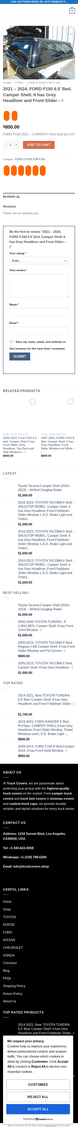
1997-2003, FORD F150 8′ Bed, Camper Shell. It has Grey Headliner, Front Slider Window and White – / (58, 445)
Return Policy (12, 993)
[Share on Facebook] (14, 170)
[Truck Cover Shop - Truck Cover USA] (39, 11)
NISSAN (9, 940)
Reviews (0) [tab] (11, 196)
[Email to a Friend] (28, 170)
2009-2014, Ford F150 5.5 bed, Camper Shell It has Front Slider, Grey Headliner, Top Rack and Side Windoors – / (20, 445)
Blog (6, 970)
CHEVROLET (13, 947)
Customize (38, 1084)
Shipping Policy (14, 986)
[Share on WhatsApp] (6, 170)
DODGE (9, 924)
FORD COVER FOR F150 (43, 82)
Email (14, 323)
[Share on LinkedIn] (42, 170)
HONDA (9, 955)
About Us (9, 1001)
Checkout (10, 963)
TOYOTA (9, 917)
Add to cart (38, 144)
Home (7, 82)
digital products (50, 1126)
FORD (19, 82)
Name (14, 304)
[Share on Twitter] (21, 170)
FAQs (7, 978)
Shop (7, 909)
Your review (18, 270)
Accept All (38, 1109)
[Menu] (5, 11)
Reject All (38, 1097)
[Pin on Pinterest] (35, 170)
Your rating (17, 253)
